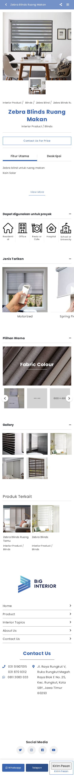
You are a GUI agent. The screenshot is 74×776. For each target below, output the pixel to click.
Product (9, 614)
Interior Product (12, 102)
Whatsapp (14, 767)
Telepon (37, 767)
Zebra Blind (43, 102)
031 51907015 (17, 666)
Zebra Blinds (40, 537)
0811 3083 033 (18, 677)
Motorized (25, 316)
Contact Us (11, 639)
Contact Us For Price (37, 141)
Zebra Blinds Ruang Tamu (16, 539)
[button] (37, 192)
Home (7, 606)
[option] (37, 46)
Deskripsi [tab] (54, 156)
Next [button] (69, 398)
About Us (10, 630)
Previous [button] (4, 398)
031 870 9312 (17, 672)
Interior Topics (14, 622)
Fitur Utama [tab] (20, 156)
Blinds (29, 102)
